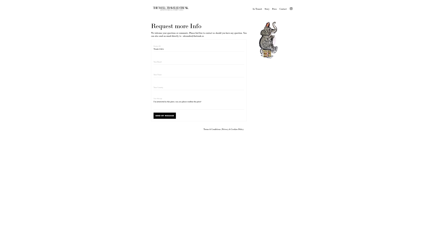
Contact (283, 8)
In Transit (257, 8)
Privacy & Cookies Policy (233, 129)
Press (274, 8)
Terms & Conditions (212, 129)
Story (267, 8)
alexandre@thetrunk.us (193, 35)
